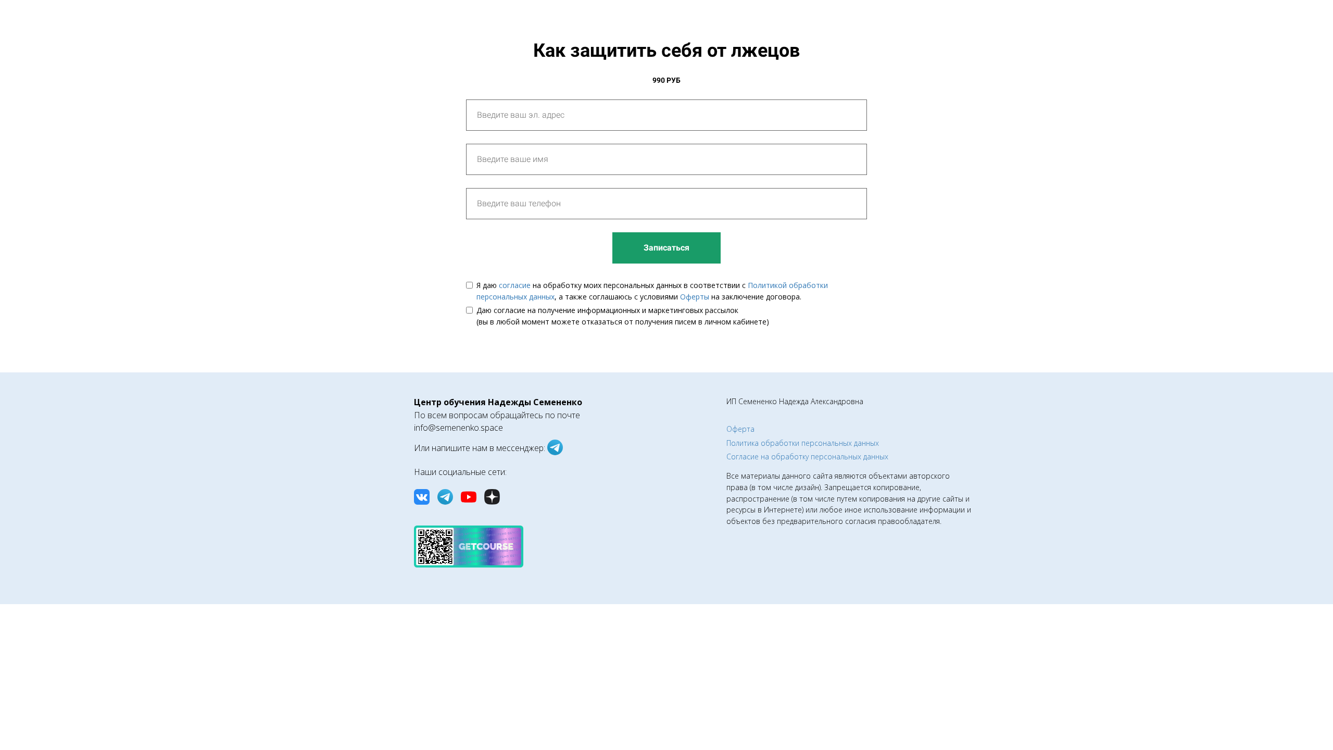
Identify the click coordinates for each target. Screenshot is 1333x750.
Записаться (666, 248)
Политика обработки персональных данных (802, 443)
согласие (515, 285)
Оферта (740, 429)
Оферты (694, 297)
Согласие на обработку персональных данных (807, 456)
